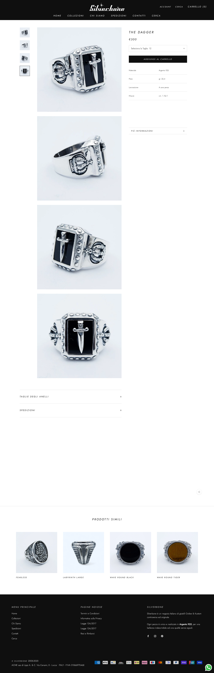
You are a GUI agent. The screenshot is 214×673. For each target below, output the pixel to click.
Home (57, 15)
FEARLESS (21, 577)
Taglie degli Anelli (34, 396)
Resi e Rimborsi (87, 633)
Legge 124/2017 (88, 623)
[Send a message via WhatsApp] (209, 668)
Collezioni (75, 15)
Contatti (139, 15)
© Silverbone (20, 661)
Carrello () (197, 6)
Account (165, 6)
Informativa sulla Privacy (91, 618)
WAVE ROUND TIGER (168, 577)
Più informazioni (142, 131)
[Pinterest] (162, 636)
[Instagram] (155, 636)
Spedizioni (119, 15)
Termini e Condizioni (90, 613)
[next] (205, 554)
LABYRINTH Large (73, 577)
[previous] (9, 554)
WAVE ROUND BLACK (122, 577)
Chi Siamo (97, 15)
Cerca (156, 15)
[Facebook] (148, 636)
